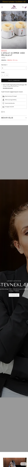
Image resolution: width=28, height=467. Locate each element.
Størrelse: (4, 64)
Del (4, 111)
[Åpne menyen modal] (2, 7)
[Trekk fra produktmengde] (7, 75)
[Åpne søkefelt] (22, 7)
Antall (3, 72)
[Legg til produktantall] (2, 75)
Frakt (11, 91)
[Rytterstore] (14, 7)
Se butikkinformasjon (8, 88)
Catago (3, 57)
